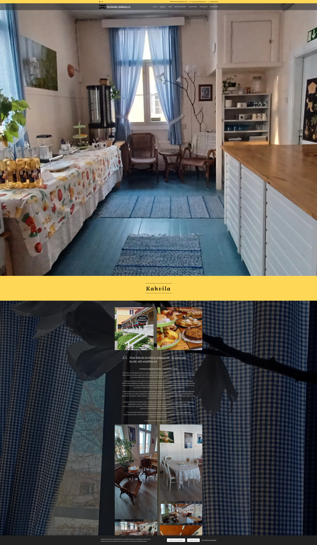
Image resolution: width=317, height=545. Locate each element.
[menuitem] (156, 7)
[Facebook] (100, 1)
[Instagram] (102, 1)
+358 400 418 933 (214, 1)
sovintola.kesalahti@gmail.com (198, 1)
